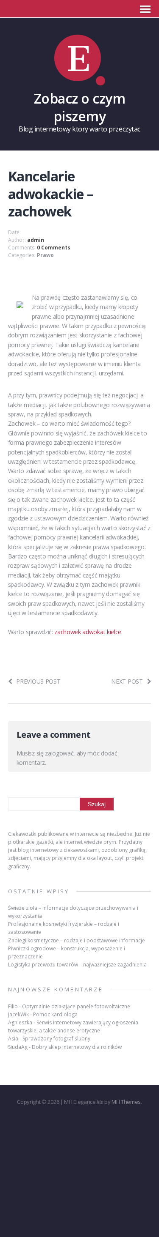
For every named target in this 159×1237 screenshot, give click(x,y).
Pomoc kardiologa (55, 1014)
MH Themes (126, 1102)
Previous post (38, 681)
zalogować (59, 753)
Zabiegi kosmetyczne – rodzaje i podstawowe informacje (76, 940)
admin (35, 240)
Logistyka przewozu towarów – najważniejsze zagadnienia (77, 964)
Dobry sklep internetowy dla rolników (77, 1047)
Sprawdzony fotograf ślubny (56, 1038)
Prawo (45, 255)
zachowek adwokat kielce (87, 632)
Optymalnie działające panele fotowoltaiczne (76, 1006)
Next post (126, 681)
